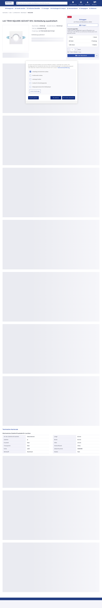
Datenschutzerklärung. (64, 67)
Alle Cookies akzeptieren (68, 97)
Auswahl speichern (33, 97)
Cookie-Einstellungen (35, 91)
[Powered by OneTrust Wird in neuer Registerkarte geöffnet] (71, 103)
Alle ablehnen (56, 97)
